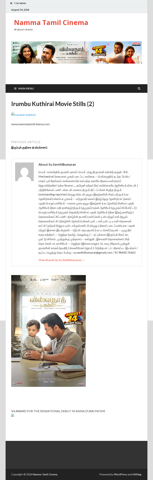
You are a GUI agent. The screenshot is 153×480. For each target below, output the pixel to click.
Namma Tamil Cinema (51, 22)
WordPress (120, 474)
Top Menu (20, 3)
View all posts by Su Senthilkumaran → (61, 260)
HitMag (137, 474)
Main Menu (26, 88)
